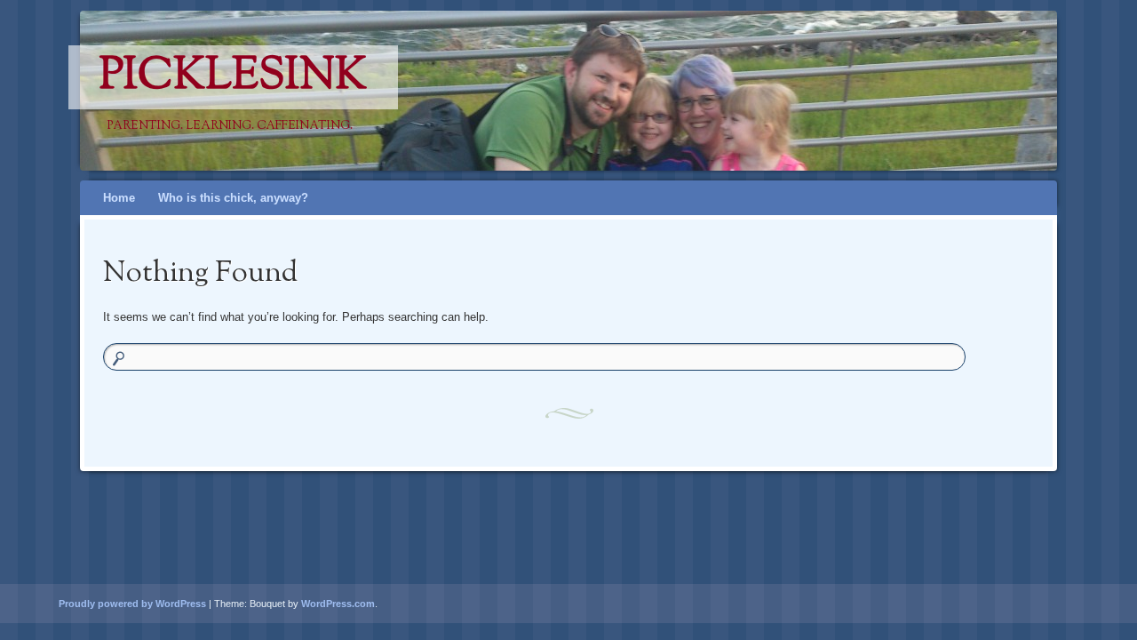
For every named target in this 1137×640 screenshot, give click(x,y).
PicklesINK (233, 77)
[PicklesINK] (535, 91)
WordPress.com (338, 603)
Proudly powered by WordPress (132, 603)
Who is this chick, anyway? (233, 197)
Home (119, 197)
